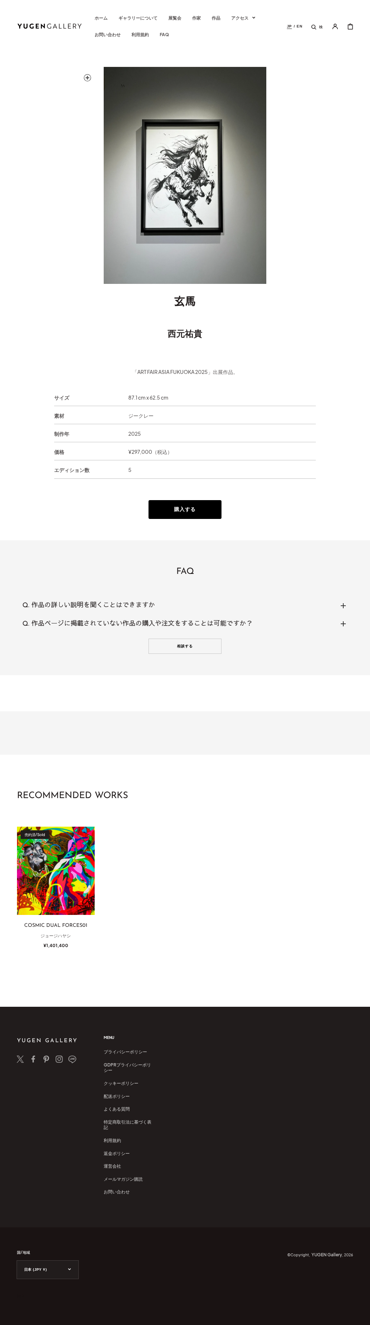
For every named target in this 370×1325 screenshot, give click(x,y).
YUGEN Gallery (326, 1254)
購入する (185, 509)
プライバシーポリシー (125, 1052)
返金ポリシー (117, 1153)
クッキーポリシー (121, 1083)
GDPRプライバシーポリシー (127, 1067)
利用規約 (112, 1140)
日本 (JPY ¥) (35, 1269)
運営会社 (112, 1166)
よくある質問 (117, 1109)
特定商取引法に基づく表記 (127, 1124)
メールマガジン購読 (123, 1179)
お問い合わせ (117, 1191)
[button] (317, 26)
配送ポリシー (117, 1096)
